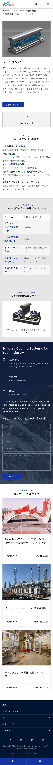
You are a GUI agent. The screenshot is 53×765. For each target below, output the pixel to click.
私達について (8, 724)
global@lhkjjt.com (18, 394)
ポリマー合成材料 (28, 10)
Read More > (12, 556)
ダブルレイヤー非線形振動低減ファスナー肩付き (26, 332)
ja (42, 4)
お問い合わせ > (13, 104)
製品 (16, 10)
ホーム (8, 10)
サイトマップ (17, 753)
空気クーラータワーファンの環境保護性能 (26, 608)
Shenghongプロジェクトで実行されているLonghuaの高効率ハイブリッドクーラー (26, 542)
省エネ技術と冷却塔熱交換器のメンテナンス (26, 674)
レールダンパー (32, 14)
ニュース (6, 730)
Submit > (12, 477)
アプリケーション (10, 711)
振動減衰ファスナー (14, 14)
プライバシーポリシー (32, 753)
